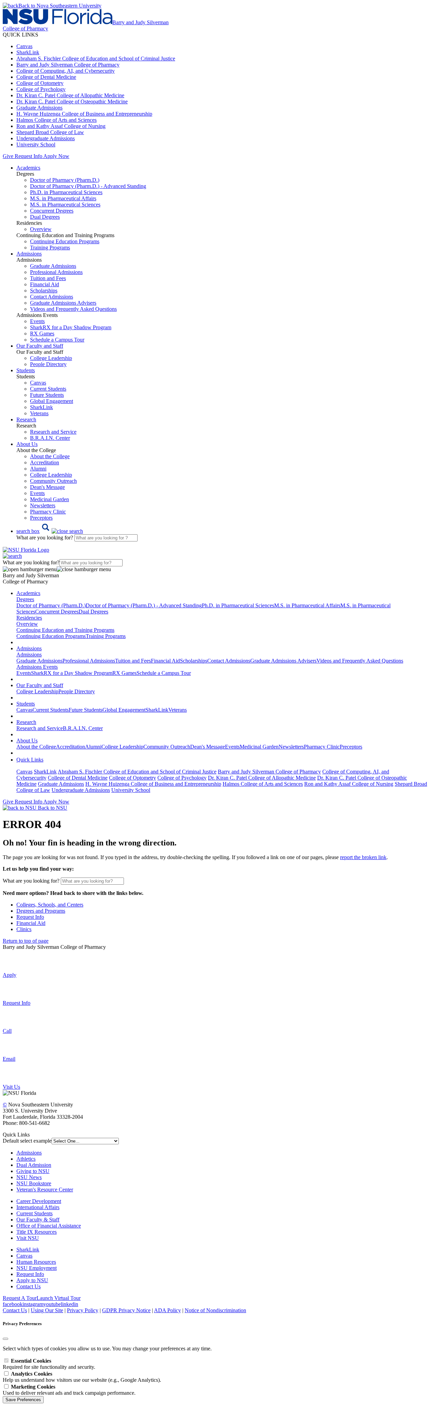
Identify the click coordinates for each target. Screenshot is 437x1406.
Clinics (23, 929)
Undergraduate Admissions (45, 138)
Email (9, 1059)
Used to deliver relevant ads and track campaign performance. (69, 1390)
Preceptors (41, 518)
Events (37, 321)
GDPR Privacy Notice (126, 1310)
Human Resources (36, 1262)
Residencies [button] (29, 618)
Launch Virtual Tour (59, 1298)
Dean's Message (47, 487)
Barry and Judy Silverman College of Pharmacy (67, 65)
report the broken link (363, 857)
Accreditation (44, 462)
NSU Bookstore (33, 1183)
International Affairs (37, 1207)
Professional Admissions (56, 272)
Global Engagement (51, 401)
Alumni (38, 469)
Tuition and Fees (48, 278)
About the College (50, 456)
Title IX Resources (36, 1232)
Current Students (48, 389)
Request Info (28, 156)
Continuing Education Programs (64, 241)
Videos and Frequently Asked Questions (73, 309)
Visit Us (11, 1087)
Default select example (27, 1141)
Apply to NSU (32, 1280)
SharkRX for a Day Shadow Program (70, 327)
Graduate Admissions (39, 108)
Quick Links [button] (29, 760)
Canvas (24, 46)
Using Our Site (47, 1310)
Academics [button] (28, 168)
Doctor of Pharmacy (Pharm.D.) (64, 180)
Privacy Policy (82, 1310)
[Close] (5, 1339)
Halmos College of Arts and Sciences (56, 120)
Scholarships (43, 290)
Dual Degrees (45, 217)
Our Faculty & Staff (37, 1219)
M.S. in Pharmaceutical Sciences (65, 204)
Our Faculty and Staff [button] (39, 346)
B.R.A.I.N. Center (50, 438)
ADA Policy (167, 1310)
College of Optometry (40, 83)
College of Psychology (41, 89)
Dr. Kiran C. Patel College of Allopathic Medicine (70, 95)
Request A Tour (20, 1298)
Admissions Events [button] (37, 667)
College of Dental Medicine (46, 77)
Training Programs (50, 247)
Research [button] (26, 419)
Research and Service (53, 432)
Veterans (39, 413)
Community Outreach (53, 481)
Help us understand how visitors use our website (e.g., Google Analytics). (82, 1377)
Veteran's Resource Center (44, 1189)
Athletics (26, 1159)
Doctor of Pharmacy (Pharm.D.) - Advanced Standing (88, 186)
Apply (9, 975)
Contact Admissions (51, 297)
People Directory (48, 364)
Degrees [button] (25, 599)
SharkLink (27, 52)
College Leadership (51, 358)
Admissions (29, 1153)
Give (8, 156)
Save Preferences (23, 1399)
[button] (49, 531)
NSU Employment (36, 1268)
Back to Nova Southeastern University (59, 6)
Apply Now (56, 156)
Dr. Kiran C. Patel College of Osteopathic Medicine (72, 101)
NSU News (29, 1177)
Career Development (38, 1201)
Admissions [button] (29, 254)
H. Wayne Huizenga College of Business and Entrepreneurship (84, 114)
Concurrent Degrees (51, 211)
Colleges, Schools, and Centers (49, 905)
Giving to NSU (33, 1171)
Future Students (47, 395)
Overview (41, 229)
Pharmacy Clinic (48, 511)
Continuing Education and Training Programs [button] (65, 630)
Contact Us (28, 1286)
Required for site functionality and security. (49, 1364)
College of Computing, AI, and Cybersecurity (65, 71)
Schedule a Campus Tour (57, 340)
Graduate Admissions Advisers (63, 303)
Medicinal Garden (49, 499)
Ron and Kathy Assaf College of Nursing (60, 126)
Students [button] (25, 370)
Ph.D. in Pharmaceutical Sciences (66, 192)
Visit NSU (27, 1238)
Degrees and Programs (40, 911)
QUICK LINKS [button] (20, 35)
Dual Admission (33, 1165)
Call (7, 1031)
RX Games (42, 333)
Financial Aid (44, 284)
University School (35, 144)
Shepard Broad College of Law (50, 132)
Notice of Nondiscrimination (215, 1310)
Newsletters (42, 505)
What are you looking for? (45, 537)
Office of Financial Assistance (48, 1226)
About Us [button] (27, 444)
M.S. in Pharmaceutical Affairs (63, 198)
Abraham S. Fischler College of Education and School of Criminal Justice (95, 58)
